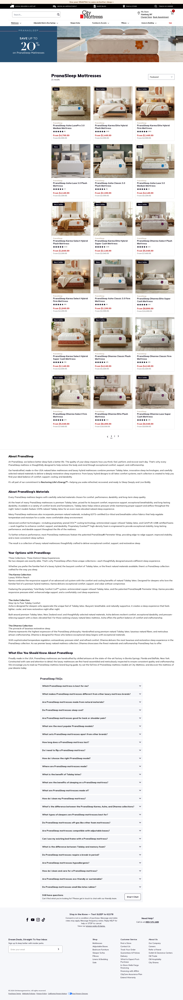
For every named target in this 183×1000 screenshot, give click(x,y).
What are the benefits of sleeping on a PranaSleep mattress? (75, 782)
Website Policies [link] (28, 993)
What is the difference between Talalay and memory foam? (73, 846)
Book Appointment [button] (161, 17)
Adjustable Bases (100, 946)
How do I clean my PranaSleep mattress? (64, 798)
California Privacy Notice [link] (57, 993)
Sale (94, 962)
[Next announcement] (172, 3)
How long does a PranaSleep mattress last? (65, 742)
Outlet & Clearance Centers (161, 953)
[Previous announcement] (11, 3)
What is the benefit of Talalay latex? (61, 774)
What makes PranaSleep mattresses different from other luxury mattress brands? (86, 694)
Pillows (96, 956)
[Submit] (58, 949)
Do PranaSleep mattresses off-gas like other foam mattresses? (76, 822)
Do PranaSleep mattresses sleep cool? (62, 710)
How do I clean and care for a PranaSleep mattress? (69, 870)
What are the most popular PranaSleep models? (68, 726)
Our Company (155, 943)
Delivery (124, 956)
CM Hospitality (155, 959)
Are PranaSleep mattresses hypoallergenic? (65, 862)
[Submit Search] (58, 14)
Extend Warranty (128, 977)
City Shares (154, 962)
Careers (152, 946)
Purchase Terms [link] (14, 993)
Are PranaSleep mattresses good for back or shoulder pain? (74, 718)
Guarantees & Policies (130, 953)
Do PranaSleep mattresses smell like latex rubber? (69, 887)
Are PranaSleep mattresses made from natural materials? (73, 702)
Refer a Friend (155, 949)
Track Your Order (128, 949)
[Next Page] (118, 436)
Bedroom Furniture (101, 949)
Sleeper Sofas (99, 953)
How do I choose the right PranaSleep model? (66, 758)
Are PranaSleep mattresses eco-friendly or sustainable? (72, 879)
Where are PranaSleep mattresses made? (64, 766)
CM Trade (153, 956)
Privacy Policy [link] (41, 993)
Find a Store (126, 943)
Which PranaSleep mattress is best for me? (65, 686)
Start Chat (133, 896)
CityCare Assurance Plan (131, 974)
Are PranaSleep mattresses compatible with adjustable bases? (76, 830)
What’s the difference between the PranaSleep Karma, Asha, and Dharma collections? (88, 806)
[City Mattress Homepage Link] (91, 14)
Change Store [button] (146, 17)
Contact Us (125, 946)
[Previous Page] (108, 437)
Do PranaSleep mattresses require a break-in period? (70, 854)
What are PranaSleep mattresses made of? (65, 790)
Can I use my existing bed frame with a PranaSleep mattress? (75, 838)
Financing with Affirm (130, 971)
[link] (22, 6)
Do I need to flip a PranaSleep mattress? (63, 750)
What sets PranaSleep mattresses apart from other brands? (75, 734)
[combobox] (36, 14)
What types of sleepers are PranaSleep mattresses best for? (75, 814)
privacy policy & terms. (95, 926)
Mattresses (97, 943)
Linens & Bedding (100, 959)
